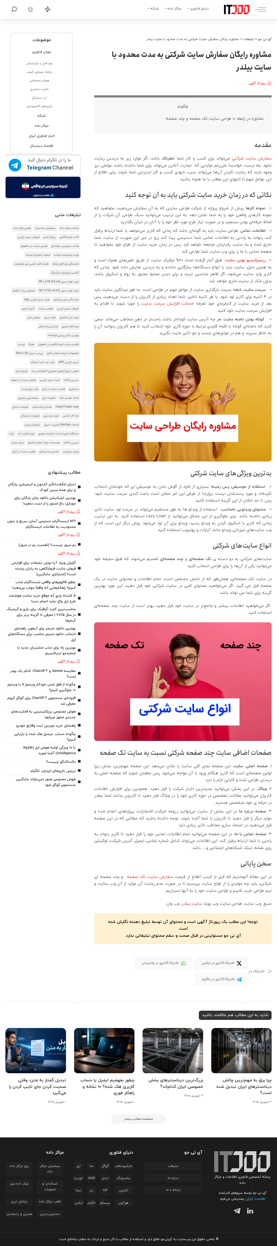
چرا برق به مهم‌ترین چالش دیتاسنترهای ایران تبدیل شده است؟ (244, 1086)
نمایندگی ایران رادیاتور (66, 300)
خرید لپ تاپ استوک (43, 362)
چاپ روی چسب (29, 389)
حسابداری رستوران (28, 398)
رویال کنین (49, 237)
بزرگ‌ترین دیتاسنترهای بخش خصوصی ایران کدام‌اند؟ (176, 1083)
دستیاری (74, 389)
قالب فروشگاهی (69, 237)
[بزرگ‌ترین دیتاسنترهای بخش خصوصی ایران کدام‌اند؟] (173, 1050)
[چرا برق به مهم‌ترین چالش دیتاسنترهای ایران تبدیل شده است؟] (241, 1050)
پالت (11, 434)
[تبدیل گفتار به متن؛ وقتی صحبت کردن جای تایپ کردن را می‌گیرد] (35, 1050)
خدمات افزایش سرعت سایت (168, 304)
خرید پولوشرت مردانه (66, 255)
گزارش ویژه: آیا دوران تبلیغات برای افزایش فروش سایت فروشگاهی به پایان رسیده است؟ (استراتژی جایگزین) (43, 568)
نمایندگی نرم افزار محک (65, 264)
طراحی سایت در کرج (53, 389)
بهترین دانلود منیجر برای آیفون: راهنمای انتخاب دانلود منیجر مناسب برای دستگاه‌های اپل (42, 634)
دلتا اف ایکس (71, 416)
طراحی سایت (45, 309)
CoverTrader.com (67, 407)
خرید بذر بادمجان (69, 317)
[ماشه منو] (258, 9)
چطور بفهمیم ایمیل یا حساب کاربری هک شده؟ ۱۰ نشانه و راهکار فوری (107, 1086)
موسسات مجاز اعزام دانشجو (44, 443)
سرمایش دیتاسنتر (45, 228)
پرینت (21, 344)
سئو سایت (17, 443)
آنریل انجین (28, 309)
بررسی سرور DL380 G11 (29, 353)
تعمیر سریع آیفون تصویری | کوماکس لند (55, 371)
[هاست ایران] (43, 187)
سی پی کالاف (71, 380)
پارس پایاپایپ (70, 452)
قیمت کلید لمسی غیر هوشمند (31, 264)
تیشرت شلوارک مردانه (38, 255)
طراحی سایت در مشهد (23, 380)
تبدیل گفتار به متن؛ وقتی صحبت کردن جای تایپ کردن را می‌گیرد (37, 1086)
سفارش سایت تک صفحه (149, 877)
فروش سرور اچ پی (28, 237)
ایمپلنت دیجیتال (30, 416)
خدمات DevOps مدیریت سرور (61, 425)
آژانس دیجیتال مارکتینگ (65, 273)
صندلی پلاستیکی (48, 326)
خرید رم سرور (51, 416)
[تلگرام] (235, 1211)
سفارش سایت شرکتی (252, 158)
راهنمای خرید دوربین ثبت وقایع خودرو (46, 725)
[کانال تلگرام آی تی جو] (43, 165)
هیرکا (31, 344)
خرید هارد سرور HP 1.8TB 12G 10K (59, 282)
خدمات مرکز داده (69, 228)
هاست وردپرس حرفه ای (65, 246)
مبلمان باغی (33, 317)
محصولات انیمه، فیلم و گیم (63, 353)
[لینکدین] (249, 1211)
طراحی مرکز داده (22, 228)
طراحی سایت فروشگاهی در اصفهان (58, 344)
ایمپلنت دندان (20, 407)
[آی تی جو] (232, 9)
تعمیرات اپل (49, 398)
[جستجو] (14, 9)
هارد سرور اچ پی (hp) (37, 300)
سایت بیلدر (192, 904)
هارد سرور (50, 317)
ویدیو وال (22, 371)
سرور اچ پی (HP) (68, 362)
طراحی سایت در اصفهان (34, 246)
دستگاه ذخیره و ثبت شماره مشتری (58, 434)
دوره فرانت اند (26, 434)
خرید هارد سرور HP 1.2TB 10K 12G (59, 291)
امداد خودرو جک (69, 398)
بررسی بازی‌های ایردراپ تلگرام (53, 770)
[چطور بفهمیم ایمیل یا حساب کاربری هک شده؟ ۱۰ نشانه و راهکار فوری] (104, 1050)
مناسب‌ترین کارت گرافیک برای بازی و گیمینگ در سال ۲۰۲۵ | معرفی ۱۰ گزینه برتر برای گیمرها (41, 615)
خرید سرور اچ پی (50, 380)
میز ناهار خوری (70, 326)
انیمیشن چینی (32, 425)
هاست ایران (255, 1198)
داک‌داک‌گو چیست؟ (61, 761)
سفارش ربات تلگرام (24, 291)
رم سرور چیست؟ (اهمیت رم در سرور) (47, 545)
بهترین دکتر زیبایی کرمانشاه (63, 335)
